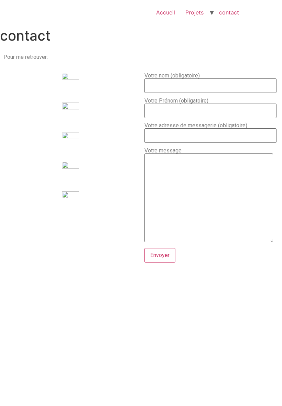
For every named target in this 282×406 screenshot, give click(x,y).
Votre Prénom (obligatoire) (176, 101)
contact (229, 12)
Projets (194, 12)
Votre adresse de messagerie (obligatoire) (195, 126)
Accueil (165, 12)
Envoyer (160, 255)
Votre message (163, 151)
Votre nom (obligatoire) (172, 76)
